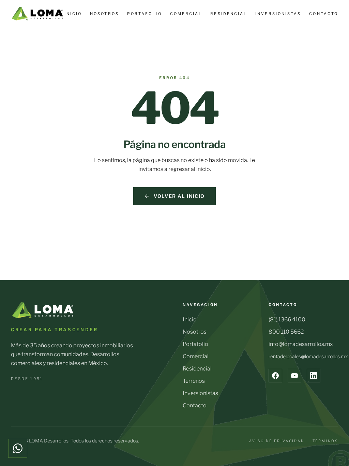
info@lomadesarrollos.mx (301, 344)
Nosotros (104, 13)
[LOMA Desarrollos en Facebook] (275, 375)
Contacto (323, 13)
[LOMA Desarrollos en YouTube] (294, 375)
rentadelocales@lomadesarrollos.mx (308, 356)
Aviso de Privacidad (276, 441)
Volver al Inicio (179, 196)
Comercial (186, 13)
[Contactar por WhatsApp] (17, 448)
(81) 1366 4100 (287, 319)
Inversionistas (278, 13)
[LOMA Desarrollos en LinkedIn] (313, 375)
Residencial (228, 13)
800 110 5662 (286, 332)
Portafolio (144, 13)
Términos (325, 441)
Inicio (73, 13)
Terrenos (194, 381)
